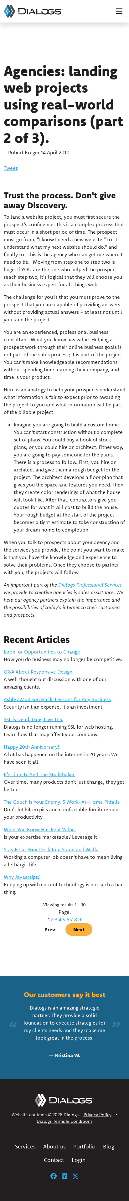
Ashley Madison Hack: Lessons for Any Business (57, 699)
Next (79, 929)
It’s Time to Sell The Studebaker (39, 774)
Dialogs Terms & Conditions (64, 1121)
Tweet (11, 168)
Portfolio (84, 1146)
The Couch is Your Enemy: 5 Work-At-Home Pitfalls (62, 802)
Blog (108, 1146)
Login (78, 1159)
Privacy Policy (97, 1114)
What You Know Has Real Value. (40, 829)
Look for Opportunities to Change (42, 652)
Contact (54, 1159)
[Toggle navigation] (119, 11)
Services (25, 1146)
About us (54, 1146)
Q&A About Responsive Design (38, 672)
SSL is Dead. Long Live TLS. (33, 719)
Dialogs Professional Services (90, 585)
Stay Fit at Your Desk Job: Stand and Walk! (51, 849)
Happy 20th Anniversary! (31, 747)
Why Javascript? (22, 877)
